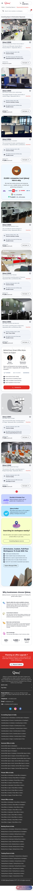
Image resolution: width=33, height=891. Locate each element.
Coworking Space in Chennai (7, 720)
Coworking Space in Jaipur (7, 731)
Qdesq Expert (10, 363)
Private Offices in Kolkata (17, 787)
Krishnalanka (25, 7)
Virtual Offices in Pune (16, 822)
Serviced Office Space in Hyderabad (8, 758)
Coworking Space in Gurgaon (7, 725)
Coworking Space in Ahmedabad (8, 717)
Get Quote (24, 62)
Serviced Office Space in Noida (22, 765)
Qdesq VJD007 (6, 417)
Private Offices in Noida (17, 792)
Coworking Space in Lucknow (19, 733)
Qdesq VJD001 (6, 322)
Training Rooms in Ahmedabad (7, 856)
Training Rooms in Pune (18, 876)
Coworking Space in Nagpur (7, 739)
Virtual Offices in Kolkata (17, 814)
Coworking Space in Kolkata (19, 731)
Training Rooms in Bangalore (21, 856)
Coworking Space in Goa (19, 725)
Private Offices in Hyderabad (7, 785)
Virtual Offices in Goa (17, 809)
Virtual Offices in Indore (18, 812)
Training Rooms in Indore (20, 866)
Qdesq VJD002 (6, 273)
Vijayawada (19, 7)
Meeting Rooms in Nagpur (6, 849)
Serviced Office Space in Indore (23, 758)
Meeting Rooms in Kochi (6, 844)
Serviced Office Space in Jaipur (7, 760)
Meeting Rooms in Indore (19, 839)
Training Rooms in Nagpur (6, 876)
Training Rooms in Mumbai (7, 873)
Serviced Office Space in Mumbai (8, 765)
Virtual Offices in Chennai (6, 804)
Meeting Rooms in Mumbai (7, 846)
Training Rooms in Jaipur (6, 868)
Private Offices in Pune (17, 795)
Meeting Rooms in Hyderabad (7, 839)
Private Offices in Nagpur (6, 795)
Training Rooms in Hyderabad (7, 866)
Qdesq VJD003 (6, 225)
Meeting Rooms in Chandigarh (19, 831)
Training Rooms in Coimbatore (7, 861)
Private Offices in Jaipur (6, 787)
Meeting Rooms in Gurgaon (7, 836)
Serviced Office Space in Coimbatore (9, 753)
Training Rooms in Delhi (20, 861)
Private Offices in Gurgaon (6, 782)
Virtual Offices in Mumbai (6, 819)
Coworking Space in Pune (19, 739)
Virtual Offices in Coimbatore (7, 807)
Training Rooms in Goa (18, 863)
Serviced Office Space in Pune (22, 768)
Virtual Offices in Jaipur (6, 814)
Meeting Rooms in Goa (18, 836)
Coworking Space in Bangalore (22, 717)
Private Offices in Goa (17, 782)
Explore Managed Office (11, 565)
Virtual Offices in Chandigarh (19, 804)
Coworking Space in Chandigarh (21, 720)
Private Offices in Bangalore (20, 775)
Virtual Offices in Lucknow (16, 817)
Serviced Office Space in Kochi (7, 763)
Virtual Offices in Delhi (18, 807)
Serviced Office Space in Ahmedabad (9, 746)
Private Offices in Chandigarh (19, 777)
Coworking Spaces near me (16, 541)
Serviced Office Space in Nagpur (8, 768)
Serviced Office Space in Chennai (24, 748)
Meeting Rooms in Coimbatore (7, 834)
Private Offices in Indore (19, 785)
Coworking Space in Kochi (6, 733)
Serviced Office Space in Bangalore (8, 748)
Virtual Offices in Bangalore (20, 802)
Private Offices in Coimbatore (7, 780)
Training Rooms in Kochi (6, 871)
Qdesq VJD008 (6, 42)
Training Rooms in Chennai (7, 858)
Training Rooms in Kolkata (18, 868)
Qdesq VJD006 (6, 465)
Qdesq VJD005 (6, 91)
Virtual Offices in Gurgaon (6, 809)
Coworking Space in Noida (19, 736)
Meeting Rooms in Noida (18, 846)
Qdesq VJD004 (6, 139)
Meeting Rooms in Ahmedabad (7, 829)
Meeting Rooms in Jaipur (6, 841)
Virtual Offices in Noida (17, 819)
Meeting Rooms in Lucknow (18, 844)
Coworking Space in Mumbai (7, 736)
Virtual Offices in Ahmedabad (7, 802)
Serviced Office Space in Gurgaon (8, 755)
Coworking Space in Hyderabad (8, 728)
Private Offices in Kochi (6, 790)
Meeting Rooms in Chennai (7, 831)
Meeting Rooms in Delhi (20, 834)
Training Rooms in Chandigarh (20, 858)
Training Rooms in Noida (18, 873)
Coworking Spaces (10, 7)
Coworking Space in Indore (21, 728)
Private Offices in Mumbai (6, 792)
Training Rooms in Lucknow (18, 871)
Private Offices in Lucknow (17, 790)
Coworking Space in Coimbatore (8, 723)
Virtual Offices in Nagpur (6, 822)
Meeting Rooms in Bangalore (21, 829)
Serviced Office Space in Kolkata (22, 760)
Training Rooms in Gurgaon (7, 863)
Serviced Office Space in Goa (22, 755)
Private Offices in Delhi (19, 780)
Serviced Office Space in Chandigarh (9, 751)
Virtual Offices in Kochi (6, 817)
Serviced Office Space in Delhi (23, 753)
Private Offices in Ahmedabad (7, 775)
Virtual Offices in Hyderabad (7, 812)
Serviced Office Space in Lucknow (22, 763)
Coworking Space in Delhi (21, 723)
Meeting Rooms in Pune (18, 849)
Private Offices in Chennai (6, 777)
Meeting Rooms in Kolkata (18, 841)
